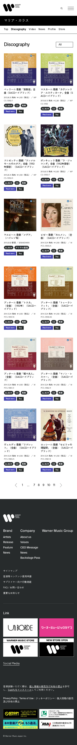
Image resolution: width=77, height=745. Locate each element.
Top (6, 29)
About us (25, 537)
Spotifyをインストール (20, 689)
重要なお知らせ (11, 592)
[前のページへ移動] (16, 485)
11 (54, 485)
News (41, 29)
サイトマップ (10, 570)
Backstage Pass (30, 558)
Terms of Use (26, 698)
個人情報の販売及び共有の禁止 (45, 686)
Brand (7, 531)
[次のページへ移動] (61, 485)
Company (27, 531)
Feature (8, 547)
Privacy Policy (10, 698)
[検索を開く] (62, 8)
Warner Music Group (57, 531)
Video (32, 29)
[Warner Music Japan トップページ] (12, 7)
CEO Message (29, 547)
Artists (7, 537)
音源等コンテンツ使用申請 (17, 576)
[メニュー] (71, 8)
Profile (52, 29)
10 (48, 485)
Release (8, 542)
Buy (20, 111)
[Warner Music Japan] (12, 518)
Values (24, 542)
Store (62, 29)
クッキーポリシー (45, 698)
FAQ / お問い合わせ (13, 587)
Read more (10, 111)
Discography (18, 29)
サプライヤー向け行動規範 (17, 581)
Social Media (11, 663)
